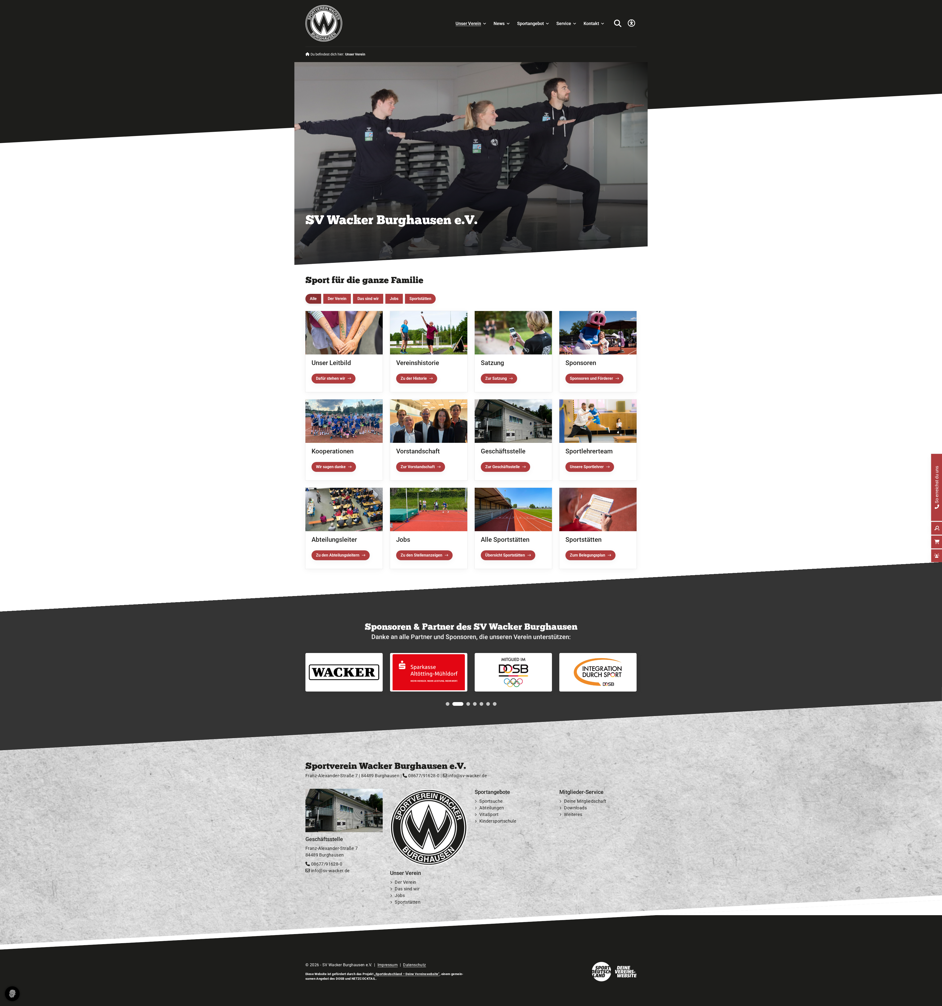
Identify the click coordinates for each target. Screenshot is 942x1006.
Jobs (394, 298)
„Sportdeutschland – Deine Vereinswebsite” (406, 974)
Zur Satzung (496, 378)
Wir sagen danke (331, 466)
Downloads (575, 807)
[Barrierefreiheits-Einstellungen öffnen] (631, 23)
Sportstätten (420, 298)
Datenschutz (414, 965)
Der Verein (337, 298)
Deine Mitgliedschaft (585, 801)
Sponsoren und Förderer (591, 378)
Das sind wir (368, 298)
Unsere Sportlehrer (587, 466)
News (499, 23)
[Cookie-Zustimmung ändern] (12, 993)
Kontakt (591, 23)
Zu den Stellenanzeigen (421, 555)
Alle (313, 298)
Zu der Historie (414, 378)
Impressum (388, 965)
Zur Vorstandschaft (418, 466)
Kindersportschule (497, 821)
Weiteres (573, 814)
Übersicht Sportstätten (505, 555)
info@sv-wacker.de (467, 775)
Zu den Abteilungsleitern (337, 555)
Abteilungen (491, 807)
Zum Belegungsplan (587, 555)
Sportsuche (491, 801)
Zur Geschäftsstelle (502, 466)
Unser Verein (468, 23)
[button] (447, 704)
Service (563, 23)
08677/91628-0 (423, 775)
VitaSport (488, 814)
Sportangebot (530, 23)
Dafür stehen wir (330, 378)
